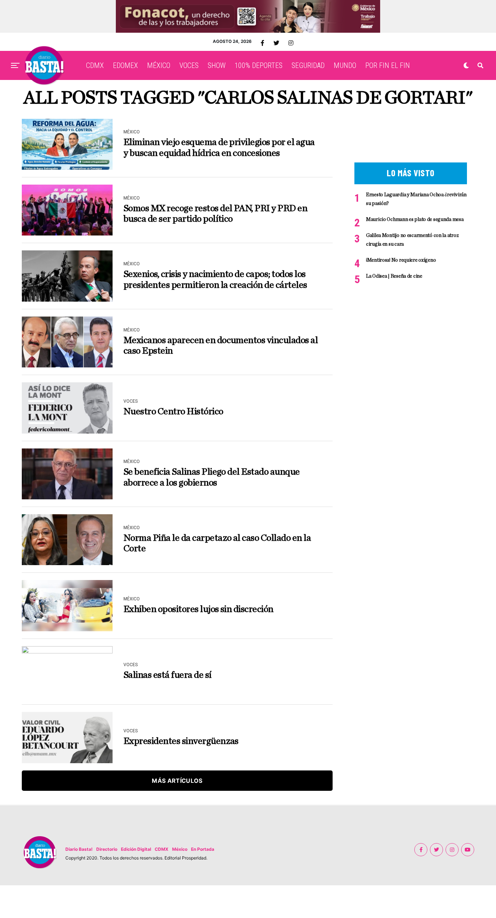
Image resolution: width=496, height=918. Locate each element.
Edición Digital (136, 849)
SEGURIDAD (308, 65)
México (179, 849)
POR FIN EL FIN (387, 65)
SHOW (216, 65)
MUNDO (345, 65)
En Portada (202, 849)
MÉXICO (158, 65)
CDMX (95, 65)
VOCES (189, 65)
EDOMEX (125, 65)
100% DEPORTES (258, 65)
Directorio (106, 849)
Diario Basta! (79, 849)
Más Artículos (177, 780)
